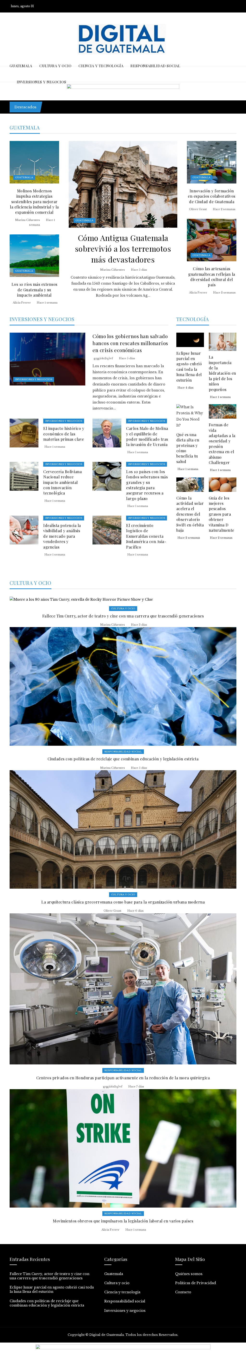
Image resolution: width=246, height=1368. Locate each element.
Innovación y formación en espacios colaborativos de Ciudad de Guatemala (211, 196)
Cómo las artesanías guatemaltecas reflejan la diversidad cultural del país (211, 276)
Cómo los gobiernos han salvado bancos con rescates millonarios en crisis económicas (130, 343)
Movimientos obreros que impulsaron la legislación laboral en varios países (123, 1220)
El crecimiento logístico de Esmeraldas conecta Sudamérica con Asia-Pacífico (146, 536)
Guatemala (84, 220)
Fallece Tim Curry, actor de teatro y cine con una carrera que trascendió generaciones (128, 104)
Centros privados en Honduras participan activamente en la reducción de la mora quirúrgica (123, 1077)
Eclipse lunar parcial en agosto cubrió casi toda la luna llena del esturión (189, 367)
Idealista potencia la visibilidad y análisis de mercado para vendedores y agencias (62, 536)
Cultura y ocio (123, 608)
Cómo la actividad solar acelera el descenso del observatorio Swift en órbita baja (190, 514)
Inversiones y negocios (33, 379)
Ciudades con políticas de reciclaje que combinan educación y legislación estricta (123, 758)
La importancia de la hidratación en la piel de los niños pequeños (222, 373)
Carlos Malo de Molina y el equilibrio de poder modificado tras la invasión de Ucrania (147, 436)
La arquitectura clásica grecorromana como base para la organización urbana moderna (123, 901)
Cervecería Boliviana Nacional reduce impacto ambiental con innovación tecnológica (62, 482)
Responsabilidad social (123, 751)
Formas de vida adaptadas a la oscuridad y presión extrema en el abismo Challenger (222, 443)
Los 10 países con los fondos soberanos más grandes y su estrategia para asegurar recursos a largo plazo (147, 485)
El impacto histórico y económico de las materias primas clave (63, 434)
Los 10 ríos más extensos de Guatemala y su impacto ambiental (34, 290)
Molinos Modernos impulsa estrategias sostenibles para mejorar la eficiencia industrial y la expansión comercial (34, 201)
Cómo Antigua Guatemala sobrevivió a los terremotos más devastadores (123, 248)
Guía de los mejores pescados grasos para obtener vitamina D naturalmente (221, 514)
